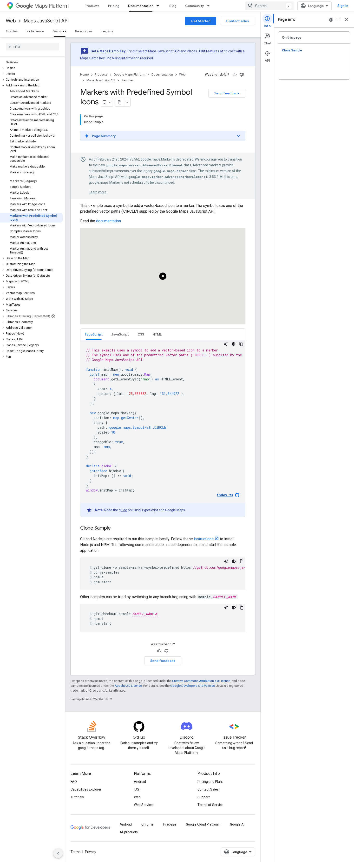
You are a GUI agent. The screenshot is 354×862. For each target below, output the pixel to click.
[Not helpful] (241, 74)
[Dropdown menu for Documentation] (159, 6)
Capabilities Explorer (86, 789)
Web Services (144, 805)
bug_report (331, 19)
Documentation (140, 6)
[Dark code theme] (233, 344)
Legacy (107, 31)
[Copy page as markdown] (119, 102)
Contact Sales (208, 789)
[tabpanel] (162, 428)
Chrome (147, 824)
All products (129, 832)
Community (194, 6)
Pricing (113, 6)
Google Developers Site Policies (192, 685)
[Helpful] (234, 74)
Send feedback (226, 93)
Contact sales (237, 21)
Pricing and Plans (210, 782)
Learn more (97, 192)
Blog (173, 6)
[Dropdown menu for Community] (210, 6)
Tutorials (77, 797)
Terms (75, 852)
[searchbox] (32, 46)
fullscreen (338, 19)
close (346, 19)
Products (92, 6)
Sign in (342, 6)
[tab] (93, 334)
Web (11, 21)
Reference (35, 31)
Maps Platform (51, 6)
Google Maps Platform (129, 74)
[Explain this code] (226, 344)
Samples (59, 31)
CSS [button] (141, 334)
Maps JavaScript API (46, 21)
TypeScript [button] (94, 334)
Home (84, 74)
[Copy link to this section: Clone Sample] (115, 528)
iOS (136, 789)
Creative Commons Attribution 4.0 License (201, 681)
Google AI (237, 824)
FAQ (74, 782)
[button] (31, 68)
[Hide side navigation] (58, 853)
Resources (84, 31)
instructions (204, 539)
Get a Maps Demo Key (108, 51)
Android (140, 782)
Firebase (169, 824)
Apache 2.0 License (128, 685)
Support (203, 797)
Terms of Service (210, 805)
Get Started (200, 21)
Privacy (90, 852)
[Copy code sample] (241, 344)
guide (123, 510)
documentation (108, 221)
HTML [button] (157, 334)
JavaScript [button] (120, 334)
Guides (12, 31)
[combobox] (269, 5)
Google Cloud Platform (203, 824)
